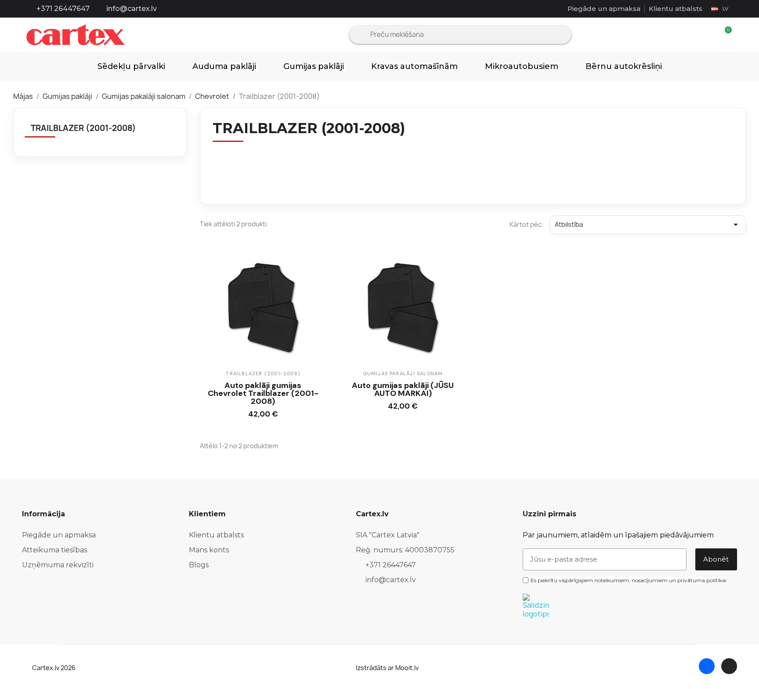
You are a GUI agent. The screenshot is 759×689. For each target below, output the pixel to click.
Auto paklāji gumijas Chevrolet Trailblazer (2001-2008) (263, 393)
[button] (254, 416)
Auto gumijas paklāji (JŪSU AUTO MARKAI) (403, 389)
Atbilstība (648, 224)
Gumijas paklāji (313, 66)
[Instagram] (729, 666)
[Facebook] (707, 666)
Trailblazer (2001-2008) (83, 128)
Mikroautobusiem (521, 66)
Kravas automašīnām (414, 66)
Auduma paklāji (224, 66)
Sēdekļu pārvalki (131, 66)
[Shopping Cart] (724, 35)
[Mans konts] (709, 35)
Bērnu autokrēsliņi (624, 66)
